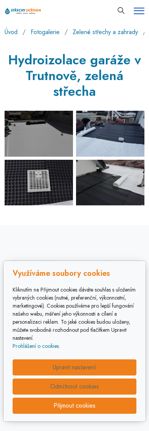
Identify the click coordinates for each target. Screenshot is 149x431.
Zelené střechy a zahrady (105, 32)
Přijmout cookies (74, 405)
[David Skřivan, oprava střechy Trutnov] (23, 10)
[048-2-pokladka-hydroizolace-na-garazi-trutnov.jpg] (39, 133)
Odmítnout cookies (74, 386)
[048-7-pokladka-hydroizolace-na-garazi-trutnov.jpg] (110, 182)
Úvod (11, 32)
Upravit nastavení (74, 367)
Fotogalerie (45, 32)
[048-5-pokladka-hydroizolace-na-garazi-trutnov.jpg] (110, 133)
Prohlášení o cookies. (36, 346)
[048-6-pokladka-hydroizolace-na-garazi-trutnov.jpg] (39, 182)
